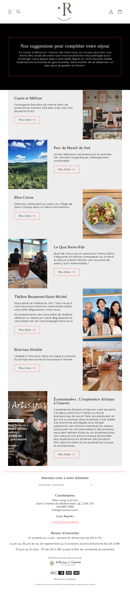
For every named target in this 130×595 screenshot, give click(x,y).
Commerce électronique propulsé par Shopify (74, 584)
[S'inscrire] (91, 485)
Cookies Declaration (65, 521)
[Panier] (119, 11)
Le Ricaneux (47, 584)
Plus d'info (25, 120)
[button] (12, 11)
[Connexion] (111, 11)
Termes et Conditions (65, 579)
